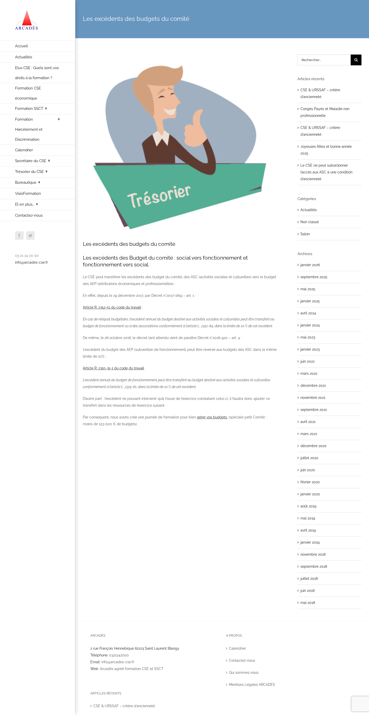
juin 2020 (307, 470)
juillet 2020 (309, 458)
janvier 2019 (310, 542)
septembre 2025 (313, 277)
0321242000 (119, 655)
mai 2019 (307, 518)
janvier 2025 (310, 301)
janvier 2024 (310, 325)
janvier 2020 (310, 494)
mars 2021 (308, 434)
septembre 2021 (313, 410)
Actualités (308, 210)
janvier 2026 (310, 265)
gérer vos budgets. (212, 417)
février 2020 (310, 482)
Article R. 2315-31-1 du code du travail (113, 368)
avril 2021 (308, 422)
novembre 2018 (313, 554)
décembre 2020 (313, 446)
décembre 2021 (313, 386)
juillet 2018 (309, 579)
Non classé (309, 222)
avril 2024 (308, 313)
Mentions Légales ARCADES (252, 685)
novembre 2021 (312, 398)
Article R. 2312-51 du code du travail (112, 307)
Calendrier (237, 648)
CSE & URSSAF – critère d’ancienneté (124, 706)
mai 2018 (307, 603)
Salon (305, 234)
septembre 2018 (313, 566)
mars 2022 (308, 373)
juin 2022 (307, 361)
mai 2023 (307, 337)
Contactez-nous (242, 660)
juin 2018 (307, 591)
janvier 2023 (310, 349)
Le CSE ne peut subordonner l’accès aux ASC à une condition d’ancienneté (326, 172)
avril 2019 (308, 530)
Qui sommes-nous (244, 673)
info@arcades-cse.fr (31, 262)
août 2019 (308, 506)
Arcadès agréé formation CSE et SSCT (131, 669)
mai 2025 (307, 289)
